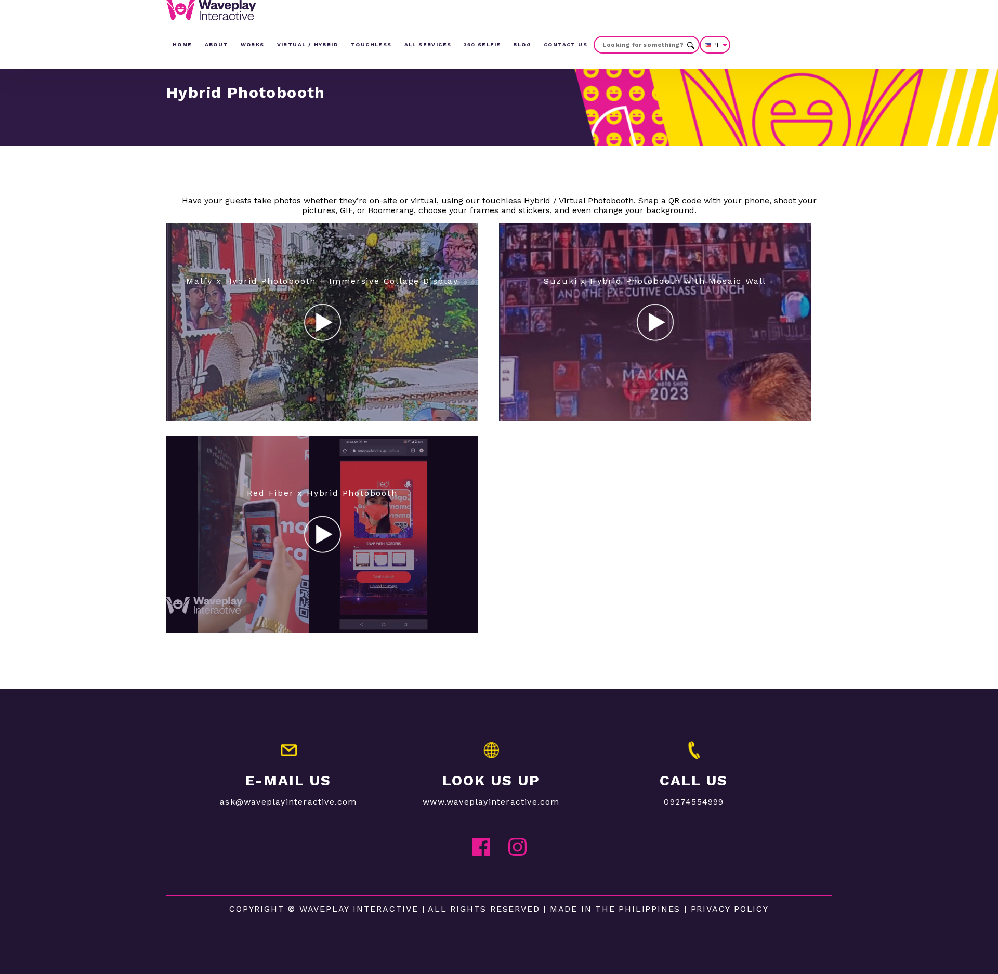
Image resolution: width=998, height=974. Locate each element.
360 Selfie (482, 44)
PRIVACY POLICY (730, 909)
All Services (428, 44)
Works (253, 44)
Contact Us (565, 44)
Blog (522, 44)
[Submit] (690, 44)
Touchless (371, 44)
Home (182, 44)
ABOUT (216, 44)
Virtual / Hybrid (307, 44)
